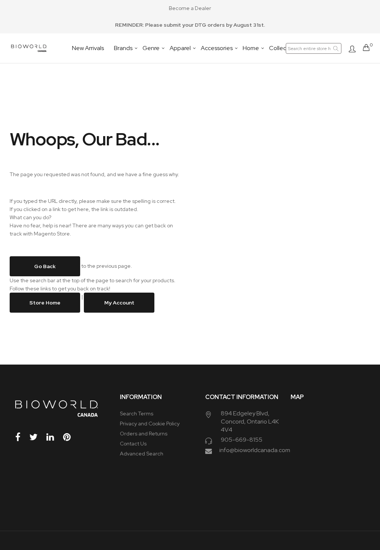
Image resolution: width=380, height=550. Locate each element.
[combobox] (313, 48)
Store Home (44, 302)
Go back (45, 266)
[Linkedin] (54, 437)
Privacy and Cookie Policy (150, 423)
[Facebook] (21, 437)
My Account (119, 302)
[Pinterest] (71, 437)
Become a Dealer (190, 8)
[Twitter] (37, 437)
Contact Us (133, 443)
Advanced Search (141, 453)
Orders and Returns (143, 433)
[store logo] (28, 48)
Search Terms (136, 413)
